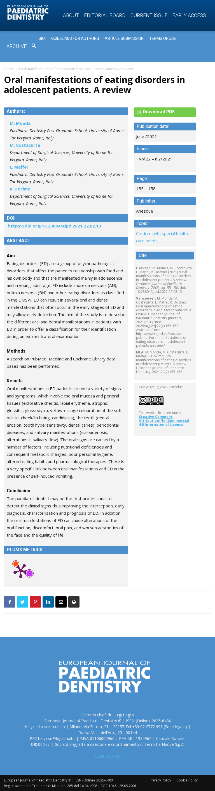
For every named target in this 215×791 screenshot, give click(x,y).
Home (9, 68)
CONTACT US (107, 756)
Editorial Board (104, 15)
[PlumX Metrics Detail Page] (21, 570)
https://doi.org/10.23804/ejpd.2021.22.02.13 (54, 226)
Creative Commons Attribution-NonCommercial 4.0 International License (164, 420)
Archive (16, 46)
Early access (189, 15)
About (71, 15)
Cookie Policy (187, 780)
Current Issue (148, 15)
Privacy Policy (160, 780)
